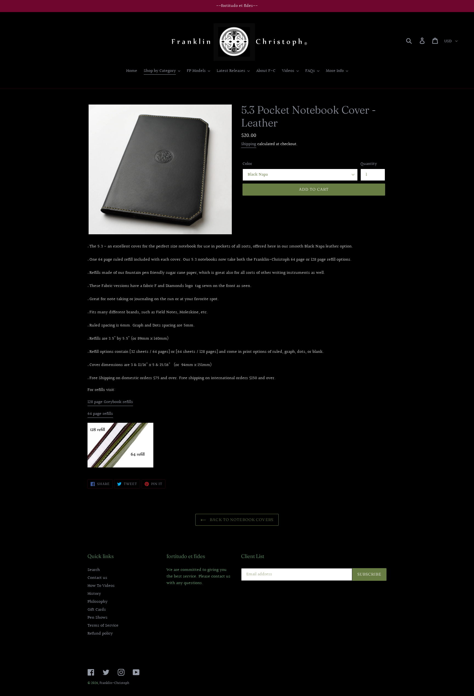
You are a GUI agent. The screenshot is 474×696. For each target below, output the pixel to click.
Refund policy (100, 633)
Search (94, 570)
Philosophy (98, 601)
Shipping (248, 144)
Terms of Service (103, 625)
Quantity (368, 164)
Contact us (97, 577)
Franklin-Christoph (114, 683)
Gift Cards (97, 609)
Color (247, 164)
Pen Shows (98, 617)
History (94, 593)
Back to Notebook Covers (241, 519)
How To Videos (101, 585)
